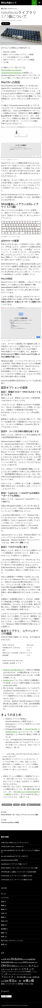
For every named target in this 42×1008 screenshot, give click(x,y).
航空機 (3, 929)
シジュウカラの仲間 (23, 971)
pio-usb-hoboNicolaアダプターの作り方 (14, 856)
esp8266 (31, 959)
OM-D (5, 965)
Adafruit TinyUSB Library (13, 670)
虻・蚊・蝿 (20, 981)
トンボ (4, 974)
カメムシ (33, 965)
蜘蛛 (2, 933)
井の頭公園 (21, 977)
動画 (2, 909)
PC (2, 894)
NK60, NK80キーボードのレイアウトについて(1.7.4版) (19, 813)
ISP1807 (15, 962)
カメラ (3, 898)
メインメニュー (39, 2)
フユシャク (7, 976)
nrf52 (36, 962)
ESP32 (25, 959)
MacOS (16, 804)
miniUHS (31, 962)
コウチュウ (27, 969)
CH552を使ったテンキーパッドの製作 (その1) (16, 879)
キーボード (16, 969)
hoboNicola (7, 804)
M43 (25, 962)
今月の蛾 (28, 977)
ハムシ (17, 974)
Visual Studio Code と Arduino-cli (12, 846)
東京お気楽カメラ (9, 2)
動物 (2, 905)
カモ (2, 969)
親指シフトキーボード (34, 804)
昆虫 (2, 921)
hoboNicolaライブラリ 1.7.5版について (14, 864)
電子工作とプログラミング (9, 8)
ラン (15, 977)
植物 (2, 925)
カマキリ (25, 966)
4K (2, 959)
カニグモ (20, 966)
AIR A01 (7, 959)
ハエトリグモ (11, 974)
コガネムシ (4, 971)
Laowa (20, 962)
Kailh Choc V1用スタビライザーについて (15, 842)
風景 (2, 944)
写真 (2, 901)
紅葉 (2, 981)
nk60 (23, 804)
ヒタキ (29, 974)
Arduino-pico (8, 680)
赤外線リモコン (24, 984)
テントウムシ (33, 971)
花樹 (6, 981)
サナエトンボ (12, 971)
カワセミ (7, 969)
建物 (2, 917)
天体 (2, 913)
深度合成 (36, 977)
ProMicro (13, 966)
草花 (12, 980)
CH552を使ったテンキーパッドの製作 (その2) (16, 876)
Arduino (16, 959)
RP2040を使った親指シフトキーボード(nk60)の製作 (18, 872)
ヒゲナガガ (23, 974)
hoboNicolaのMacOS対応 (10, 821)
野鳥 (2, 937)
